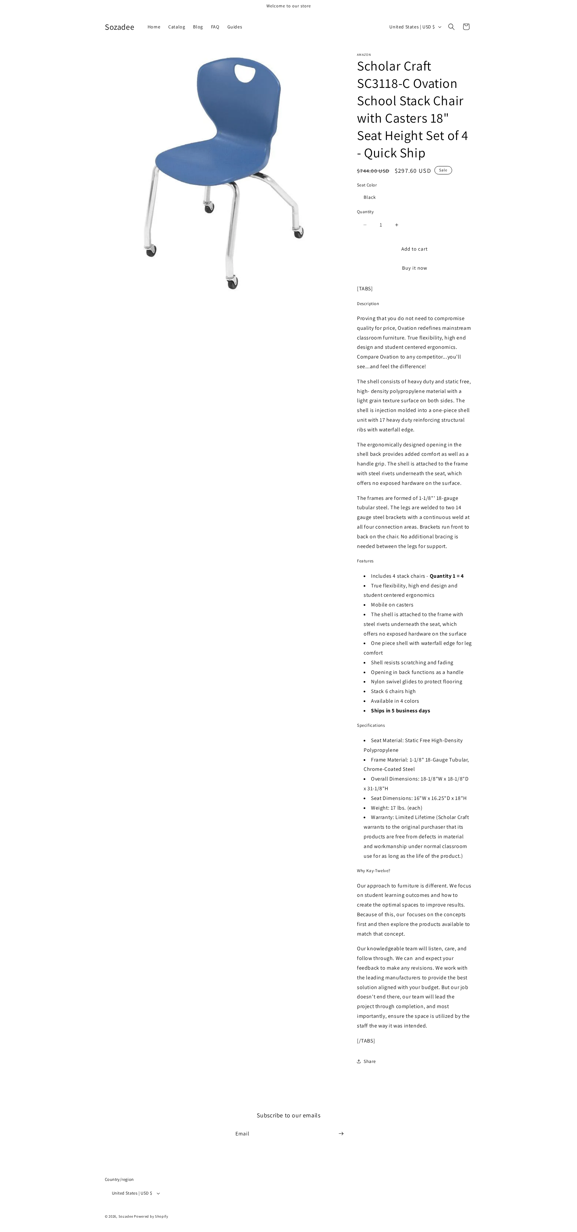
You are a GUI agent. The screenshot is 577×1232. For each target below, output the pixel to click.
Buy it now (414, 268)
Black (370, 197)
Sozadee (126, 1216)
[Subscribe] (341, 1133)
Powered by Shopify (151, 1216)
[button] (451, 26)
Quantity (365, 212)
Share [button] (370, 1061)
